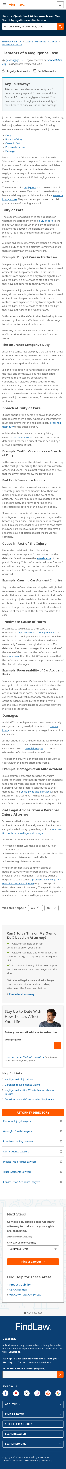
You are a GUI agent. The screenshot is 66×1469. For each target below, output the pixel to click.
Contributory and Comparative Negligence (29, 1099)
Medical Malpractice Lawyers (20, 1161)
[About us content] (60, 1404)
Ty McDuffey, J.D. (14, 60)
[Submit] (57, 1045)
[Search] (60, 4)
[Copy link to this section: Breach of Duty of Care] (43, 407)
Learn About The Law (11, 42)
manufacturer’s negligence (18, 883)
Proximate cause (15, 147)
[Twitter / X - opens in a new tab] (27, 1393)
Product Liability (20, 1284)
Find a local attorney (22, 994)
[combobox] (33, 1248)
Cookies (45, 1460)
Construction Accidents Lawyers (21, 1182)
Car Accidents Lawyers (16, 1151)
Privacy (17, 1460)
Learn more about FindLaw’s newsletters (24, 1057)
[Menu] (4, 5)
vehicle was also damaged (36, 791)
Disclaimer (30, 1460)
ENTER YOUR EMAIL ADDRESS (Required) (23, 1368)
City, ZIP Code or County (21, 1242)
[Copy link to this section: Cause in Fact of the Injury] (49, 543)
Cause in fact (12, 143)
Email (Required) (13, 1039)
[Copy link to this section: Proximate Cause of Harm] (48, 621)
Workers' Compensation (25, 1295)
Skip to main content (33, 3)
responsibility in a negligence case (36, 632)
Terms (5, 1460)
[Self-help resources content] (60, 1424)
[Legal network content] (60, 1443)
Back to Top (34, 1313)
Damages (10, 151)
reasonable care (21, 437)
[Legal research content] (60, 1434)
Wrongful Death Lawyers (17, 1131)
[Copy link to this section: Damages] (20, 715)
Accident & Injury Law (12, 44)
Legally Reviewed (17, 71)
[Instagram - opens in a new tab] (37, 1393)
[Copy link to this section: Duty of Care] (26, 209)
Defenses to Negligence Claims (23, 1084)
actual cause (44, 558)
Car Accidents (18, 1290)
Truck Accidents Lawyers (17, 1172)
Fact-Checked (46, 71)
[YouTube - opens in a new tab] (16, 1393)
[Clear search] (55, 1248)
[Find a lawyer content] (60, 1414)
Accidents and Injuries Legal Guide (41, 42)
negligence (30, 187)
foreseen (13, 656)
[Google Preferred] (58, 1393)
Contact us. (15, 1351)
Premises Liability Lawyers (18, 1141)
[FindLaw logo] (17, 5)
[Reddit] (48, 1393)
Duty (8, 135)
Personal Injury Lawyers (17, 1121)
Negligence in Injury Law (19, 1079)
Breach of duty (13, 139)
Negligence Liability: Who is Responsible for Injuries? (30, 1092)
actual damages (34, 748)
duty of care (46, 220)
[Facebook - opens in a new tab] (5, 1393)
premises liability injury (45, 879)
